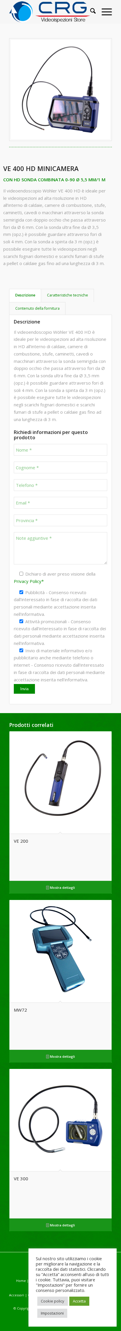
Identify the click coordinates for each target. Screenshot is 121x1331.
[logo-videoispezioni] (50, 12)
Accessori (17, 1295)
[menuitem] (90, 12)
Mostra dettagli (62, 887)
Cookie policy (52, 1301)
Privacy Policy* (29, 581)
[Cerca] (90, 12)
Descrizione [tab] (25, 295)
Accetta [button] (79, 1301)
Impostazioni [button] (52, 1313)
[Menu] (104, 12)
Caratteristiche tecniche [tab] (67, 295)
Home (21, 1280)
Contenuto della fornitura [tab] (37, 308)
